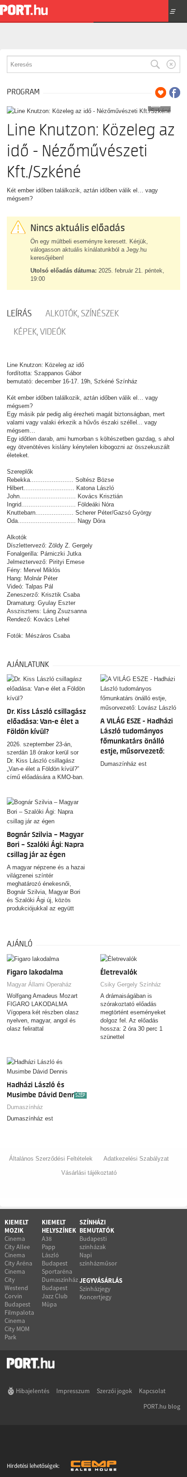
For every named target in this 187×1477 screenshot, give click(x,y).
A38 (47, 1238)
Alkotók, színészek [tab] (82, 314)
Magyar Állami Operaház (39, 984)
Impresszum (73, 1391)
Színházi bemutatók (96, 1226)
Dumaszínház (25, 1107)
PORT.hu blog (161, 1406)
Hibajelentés (32, 1391)
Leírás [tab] (19, 314)
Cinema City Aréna (18, 1259)
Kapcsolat (152, 1391)
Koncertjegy (95, 1297)
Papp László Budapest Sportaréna (57, 1259)
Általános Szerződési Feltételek (51, 1158)
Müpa (49, 1304)
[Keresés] (155, 64)
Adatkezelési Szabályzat (136, 1158)
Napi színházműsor (98, 1259)
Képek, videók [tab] (40, 332)
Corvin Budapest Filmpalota (19, 1304)
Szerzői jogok (114, 1391)
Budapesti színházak (93, 1242)
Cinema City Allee (17, 1242)
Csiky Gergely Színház (130, 984)
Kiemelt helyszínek (59, 1226)
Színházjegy (95, 1289)
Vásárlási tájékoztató (89, 1172)
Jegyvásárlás (101, 1280)
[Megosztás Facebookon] (174, 92)
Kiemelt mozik (17, 1226)
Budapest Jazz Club (55, 1292)
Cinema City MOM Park (17, 1329)
